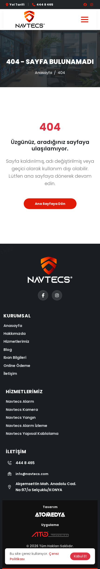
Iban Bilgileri (14, 357)
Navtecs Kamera (22, 409)
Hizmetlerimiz (16, 341)
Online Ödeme (16, 365)
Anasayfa (43, 72)
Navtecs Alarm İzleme (26, 425)
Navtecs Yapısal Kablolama (32, 433)
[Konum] (6, 530)
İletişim (10, 373)
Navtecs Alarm (20, 401)
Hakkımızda (14, 333)
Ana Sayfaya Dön (50, 203)
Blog (7, 349)
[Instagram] (6, 544)
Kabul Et (80, 556)
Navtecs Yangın (21, 417)
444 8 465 (45, 4)
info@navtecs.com (32, 474)
